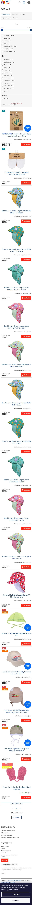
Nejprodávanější (6, 18)
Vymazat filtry (15, 103)
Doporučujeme (9, 52)
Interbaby (8, 75)
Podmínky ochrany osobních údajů (10, 838)
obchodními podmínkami (14, 881)
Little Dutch (8, 83)
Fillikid (7, 70)
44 (6, 99)
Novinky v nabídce (6, 851)
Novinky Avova (5, 846)
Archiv (4, 860)
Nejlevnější (15, 14)
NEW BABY (8, 86)
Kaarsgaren (8, 78)
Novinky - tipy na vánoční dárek (9, 855)
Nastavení (15, 894)
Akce (7, 38)
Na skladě (9, 36)
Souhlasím (15, 900)
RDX (6, 91)
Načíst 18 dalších (16, 803)
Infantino (7, 73)
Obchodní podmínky (6, 835)
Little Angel (9, 81)
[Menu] (29, 2)
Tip (6, 44)
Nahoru (17, 817)
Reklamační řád (5, 833)
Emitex (7, 65)
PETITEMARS (8, 88)
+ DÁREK (8, 49)
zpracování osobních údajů (8, 882)
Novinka (7, 41)
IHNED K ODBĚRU (10, 46)
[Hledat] (19, 2)
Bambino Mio (9, 62)
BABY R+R (8, 60)
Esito (7, 67)
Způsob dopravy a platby (8, 830)
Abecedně (15, 18)
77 (20, 809)
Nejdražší (22, 14)
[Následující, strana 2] (16, 808)
